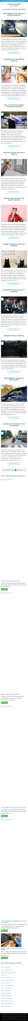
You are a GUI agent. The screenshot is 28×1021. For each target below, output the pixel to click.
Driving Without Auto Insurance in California (14, 290)
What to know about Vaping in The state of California (14, 106)
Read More (4, 589)
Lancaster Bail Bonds (6, 977)
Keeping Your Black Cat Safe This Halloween (14, 245)
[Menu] (2, 4)
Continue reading (14, 52)
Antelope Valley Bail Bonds (8, 972)
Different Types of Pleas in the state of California (14, 199)
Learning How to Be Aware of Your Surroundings (14, 424)
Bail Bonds (3, 975)
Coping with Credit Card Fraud (10, 694)
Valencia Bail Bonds (6, 1006)
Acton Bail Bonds (5, 967)
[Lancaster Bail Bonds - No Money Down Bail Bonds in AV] (14, 4)
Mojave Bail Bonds (6, 990)
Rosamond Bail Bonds (6, 1001)
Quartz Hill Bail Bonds (6, 998)
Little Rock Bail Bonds (6, 988)
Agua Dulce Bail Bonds (7, 970)
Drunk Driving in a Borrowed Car (10, 581)
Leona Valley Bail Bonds (7, 985)
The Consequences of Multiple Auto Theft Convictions (13, 921)
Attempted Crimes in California (14, 336)
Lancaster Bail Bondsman (7, 980)
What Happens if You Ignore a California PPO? (14, 379)
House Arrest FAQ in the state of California (14, 153)
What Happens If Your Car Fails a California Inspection (14, 14)
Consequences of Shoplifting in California (14, 60)
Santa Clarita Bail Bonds (7, 1003)
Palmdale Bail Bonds (6, 995)
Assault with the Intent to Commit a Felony (13, 807)
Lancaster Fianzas (5, 982)
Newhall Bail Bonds (6, 993)
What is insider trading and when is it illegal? (12, 949)
